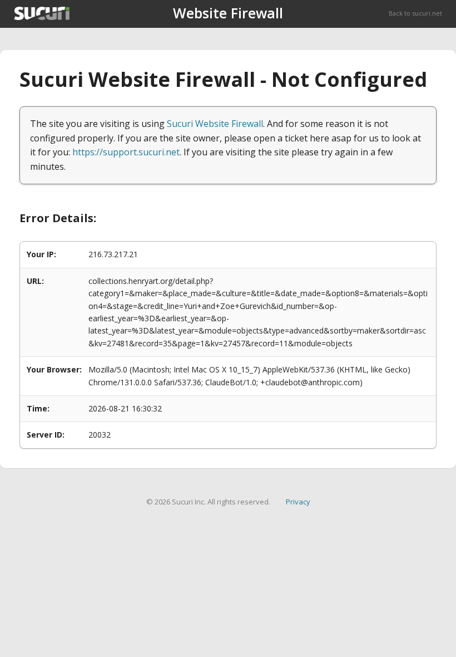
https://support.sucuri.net (126, 152)
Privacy (298, 502)
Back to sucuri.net (415, 13)
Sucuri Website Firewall (215, 123)
